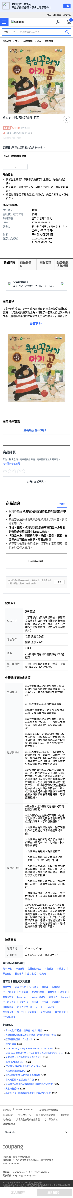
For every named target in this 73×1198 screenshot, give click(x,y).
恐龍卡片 (53, 997)
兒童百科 (23, 1002)
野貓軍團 (23, 992)
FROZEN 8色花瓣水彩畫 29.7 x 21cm (23, 1066)
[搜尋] (67, 32)
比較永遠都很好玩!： (15, 1062)
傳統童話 (20, 968)
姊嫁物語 (52, 992)
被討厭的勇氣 (38, 992)
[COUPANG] (13, 1148)
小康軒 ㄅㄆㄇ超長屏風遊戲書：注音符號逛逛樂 (28, 1093)
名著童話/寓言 (34, 968)
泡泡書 (51, 1007)
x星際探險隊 (45, 1012)
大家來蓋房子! (12, 1088)
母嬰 (17, 41)
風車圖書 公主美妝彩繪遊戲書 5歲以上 (23, 1057)
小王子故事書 (9, 992)
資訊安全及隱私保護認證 (28, 1119)
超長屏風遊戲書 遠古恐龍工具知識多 (22, 1075)
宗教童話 (61, 968)
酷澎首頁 (7, 41)
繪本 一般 (7, 968)
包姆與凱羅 (8, 1007)
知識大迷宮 (20, 987)
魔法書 (35, 1002)
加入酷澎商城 (51, 1119)
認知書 (63, 992)
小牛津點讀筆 (9, 1017)
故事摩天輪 (8, 1012)
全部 (6, 32)
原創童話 (49, 41)
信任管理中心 (24, 1114)
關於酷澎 (6, 1109)
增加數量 (5, 167)
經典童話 (56, 1002)
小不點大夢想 (9, 1002)
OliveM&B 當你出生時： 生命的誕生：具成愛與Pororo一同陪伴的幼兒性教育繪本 (34, 1053)
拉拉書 (45, 1002)
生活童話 (31, 973)
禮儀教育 (19, 973)
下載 (67, 6)
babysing (21, 997)
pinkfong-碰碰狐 (37, 997)
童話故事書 (60, 1012)
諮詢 (62, 504)
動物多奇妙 (10, 1044)
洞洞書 (45, 987)
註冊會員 (57, 15)
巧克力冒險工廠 (24, 1007)
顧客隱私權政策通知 (45, 1114)
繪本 (39, 41)
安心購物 (65, 1114)
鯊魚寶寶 (56, 987)
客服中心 (67, 15)
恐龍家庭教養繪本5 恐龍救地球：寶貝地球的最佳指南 (30, 1035)
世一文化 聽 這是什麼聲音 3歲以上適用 (23, 1030)
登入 (49, 15)
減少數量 (24, 167)
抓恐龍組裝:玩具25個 (15, 1071)
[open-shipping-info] (35, 148)
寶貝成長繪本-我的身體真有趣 (19, 1080)
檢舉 (59, 582)
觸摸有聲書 (8, 997)
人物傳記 (49, 968)
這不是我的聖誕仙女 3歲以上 (19, 1039)
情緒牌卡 (33, 987)
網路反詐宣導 (9, 1124)
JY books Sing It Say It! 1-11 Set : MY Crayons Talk (29, 1048)
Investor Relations (24, 1109)
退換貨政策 (8, 1114)
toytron (64, 997)
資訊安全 (7, 1119)
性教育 (43, 973)
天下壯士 (40, 1007)
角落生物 (7, 987)
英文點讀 (31, 1012)
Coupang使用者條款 (48, 1109)
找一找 (20, 1012)
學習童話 (7, 973)
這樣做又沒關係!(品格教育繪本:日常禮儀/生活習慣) (29, 1084)
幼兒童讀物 (28, 41)
